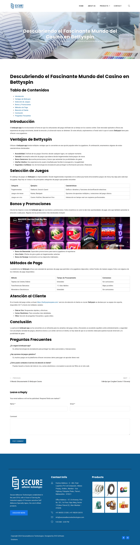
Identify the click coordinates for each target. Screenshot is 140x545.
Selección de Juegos (22, 102)
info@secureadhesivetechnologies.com (70, 517)
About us (91, 6)
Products (104, 6)
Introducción (19, 96)
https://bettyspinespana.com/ (47, 302)
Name (12, 404)
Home (81, 6)
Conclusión (19, 113)
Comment (13, 416)
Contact (117, 6)
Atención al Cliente (21, 110)
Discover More (19, 513)
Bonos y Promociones (23, 105)
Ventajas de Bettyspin (23, 99)
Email (72, 404)
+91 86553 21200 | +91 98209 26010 (69, 513)
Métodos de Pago (21, 107)
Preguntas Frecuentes (23, 116)
